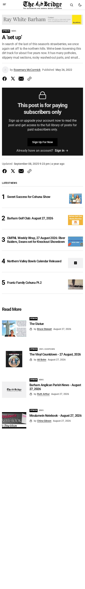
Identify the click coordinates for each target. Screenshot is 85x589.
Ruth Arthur (43, 394)
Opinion (6, 31)
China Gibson (44, 420)
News (13, 31)
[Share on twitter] (13, 78)
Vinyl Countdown (47, 349)
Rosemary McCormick (27, 69)
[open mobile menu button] (4, 5)
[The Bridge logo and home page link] (42, 5)
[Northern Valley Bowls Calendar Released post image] (75, 263)
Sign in (59, 150)
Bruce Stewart (44, 329)
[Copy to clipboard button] (28, 78)
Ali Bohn (41, 359)
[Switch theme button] (80, 5)
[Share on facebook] (5, 78)
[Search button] (71, 5)
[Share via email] (21, 78)
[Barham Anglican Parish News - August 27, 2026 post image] (14, 390)
